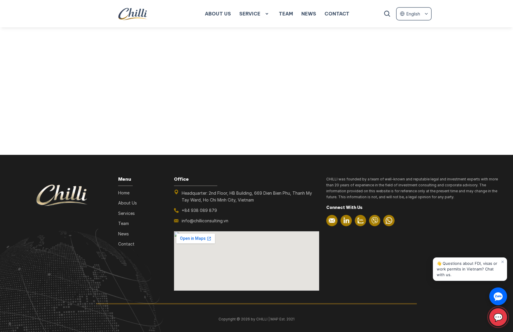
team (286, 14)
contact (336, 14)
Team (123, 223)
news (308, 14)
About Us (127, 202)
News (123, 233)
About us (218, 14)
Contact (126, 243)
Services (126, 213)
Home (123, 192)
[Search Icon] (387, 14)
